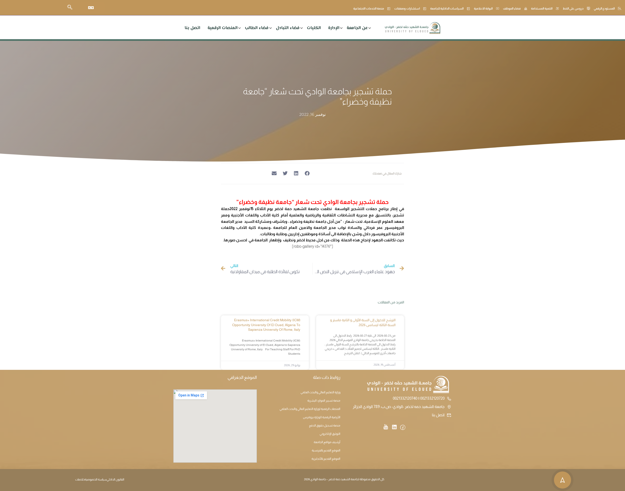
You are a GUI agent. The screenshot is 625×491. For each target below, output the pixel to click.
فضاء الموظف (512, 8)
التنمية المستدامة (541, 8)
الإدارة (333, 28)
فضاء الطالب (257, 28)
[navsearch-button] (70, 7)
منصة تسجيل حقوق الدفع (324, 425)
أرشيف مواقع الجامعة (327, 442)
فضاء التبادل (288, 28)
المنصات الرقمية (223, 28)
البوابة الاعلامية (483, 8)
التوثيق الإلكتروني (330, 434)
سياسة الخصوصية (96, 479)
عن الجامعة (357, 28)
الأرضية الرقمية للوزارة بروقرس (321, 417)
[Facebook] (402, 428)
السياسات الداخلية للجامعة (447, 8)
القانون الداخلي (115, 479)
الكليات (314, 28)
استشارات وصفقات (407, 8)
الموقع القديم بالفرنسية (326, 450)
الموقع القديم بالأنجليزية (326, 458)
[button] (307, 173)
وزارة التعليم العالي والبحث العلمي (320, 392)
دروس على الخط (573, 8)
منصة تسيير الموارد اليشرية (323, 400)
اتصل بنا (192, 28)
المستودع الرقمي (604, 8)
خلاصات (80, 479)
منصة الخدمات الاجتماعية (368, 8)
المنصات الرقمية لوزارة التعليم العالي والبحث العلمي (310, 409)
